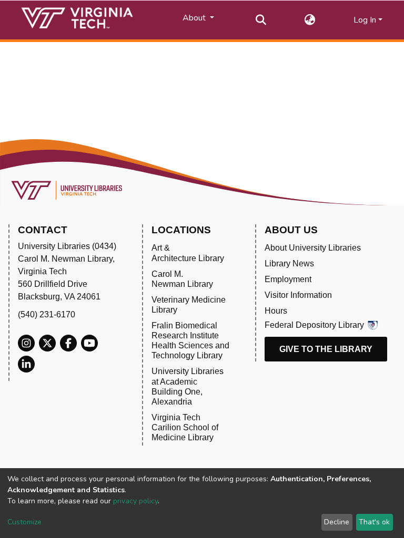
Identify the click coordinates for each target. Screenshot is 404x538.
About (195, 18)
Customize (24, 522)
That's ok (374, 522)
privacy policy (135, 501)
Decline (336, 522)
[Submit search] (261, 20)
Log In (365, 20)
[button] (310, 20)
